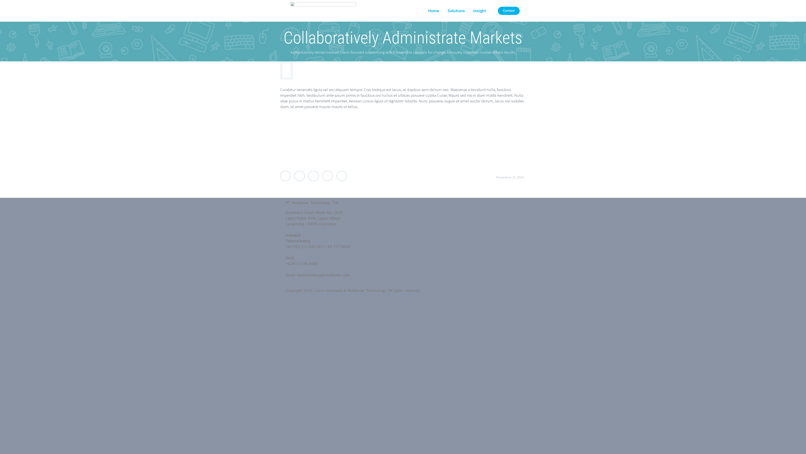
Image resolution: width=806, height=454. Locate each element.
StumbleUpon (341, 176)
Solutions (456, 10)
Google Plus (313, 176)
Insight (479, 10)
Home (433, 10)
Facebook (299, 176)
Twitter (285, 176)
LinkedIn (327, 176)
